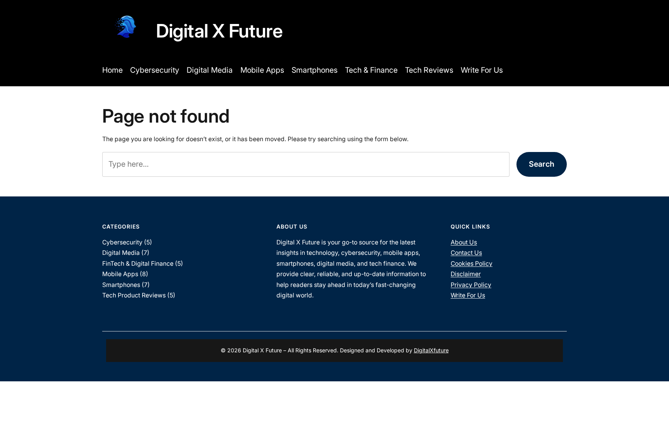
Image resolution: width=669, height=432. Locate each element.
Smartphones (121, 285)
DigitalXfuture (431, 350)
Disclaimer (466, 274)
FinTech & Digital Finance (137, 263)
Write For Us (468, 295)
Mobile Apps (120, 274)
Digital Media (121, 252)
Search (541, 164)
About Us (464, 242)
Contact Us (466, 252)
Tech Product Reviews (134, 295)
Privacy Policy (471, 285)
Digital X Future (219, 30)
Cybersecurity (122, 242)
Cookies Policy (471, 263)
